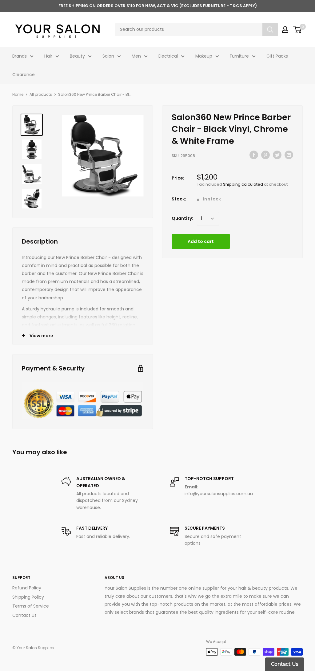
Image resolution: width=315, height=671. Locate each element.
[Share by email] (289, 155)
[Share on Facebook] (253, 155)
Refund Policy (26, 588)
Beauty (77, 56)
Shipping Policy (28, 597)
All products (41, 94)
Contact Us (24, 615)
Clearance (23, 74)
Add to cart (201, 241)
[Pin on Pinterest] (265, 155)
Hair (48, 56)
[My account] (285, 29)
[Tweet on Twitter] (277, 155)
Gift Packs (277, 56)
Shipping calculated (243, 184)
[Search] (270, 29)
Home (17, 94)
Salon (108, 56)
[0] (297, 29)
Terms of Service (30, 606)
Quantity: (182, 218)
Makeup (203, 56)
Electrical (168, 56)
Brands (19, 56)
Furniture (239, 56)
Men (136, 56)
